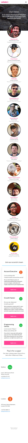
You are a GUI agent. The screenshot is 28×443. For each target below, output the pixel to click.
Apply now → (14, 289)
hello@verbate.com (5, 378)
